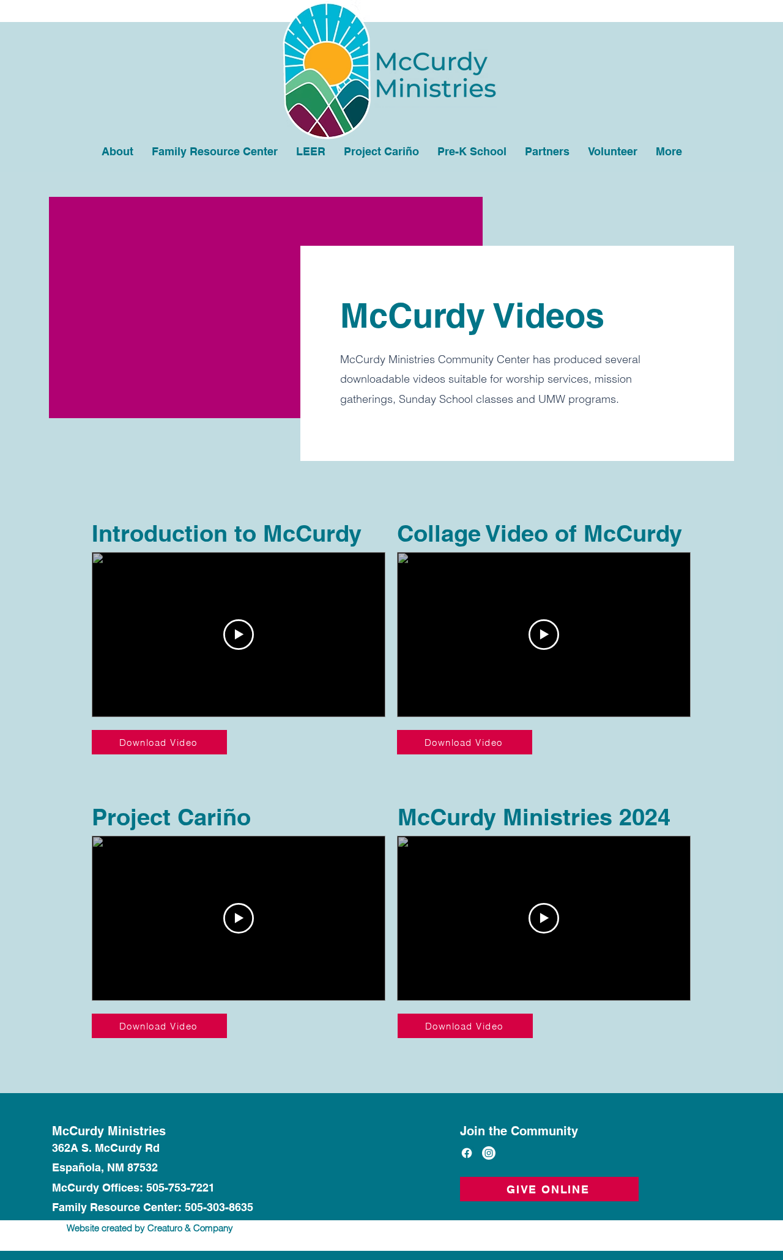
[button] (613, 152)
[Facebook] (466, 1153)
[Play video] (238, 634)
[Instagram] (488, 1153)
